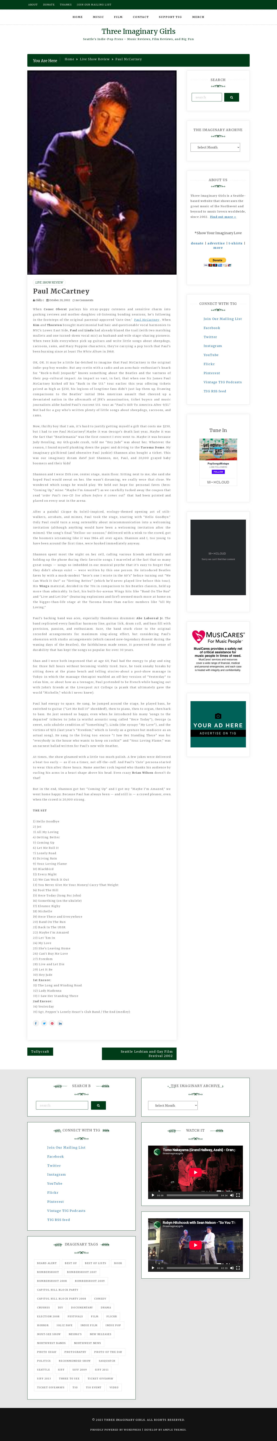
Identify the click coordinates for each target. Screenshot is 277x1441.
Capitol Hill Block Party (57, 1289)
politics (44, 1360)
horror (43, 1325)
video (114, 1387)
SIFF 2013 (44, 1378)
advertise (216, 243)
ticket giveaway (100, 1378)
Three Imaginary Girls (138, 31)
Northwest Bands (51, 1343)
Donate (49, 4)
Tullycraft (40, 1051)
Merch (198, 17)
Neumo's (75, 1334)
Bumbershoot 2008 (52, 1281)
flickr (111, 1316)
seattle (43, 1369)
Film (118, 17)
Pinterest (212, 373)
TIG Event (94, 1387)
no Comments (84, 300)
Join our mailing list (94, 4)
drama (106, 1307)
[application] (195, 1172)
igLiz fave (65, 1325)
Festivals (75, 1316)
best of (71, 1263)
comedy (100, 1298)
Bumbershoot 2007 (82, 1272)
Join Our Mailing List (223, 319)
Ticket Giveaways (51, 1387)
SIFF (61, 1369)
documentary (82, 1307)
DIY (60, 1307)
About (33, 4)
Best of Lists (95, 1263)
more (218, 248)
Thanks (66, 4)
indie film (89, 1325)
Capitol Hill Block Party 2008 (61, 1298)
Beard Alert (47, 1263)
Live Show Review (49, 282)
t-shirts (236, 243)
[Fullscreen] (238, 1195)
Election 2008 (48, 1316)
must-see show (49, 1334)
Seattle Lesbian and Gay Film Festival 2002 (147, 1054)
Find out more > (223, 217)
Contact (141, 17)
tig (75, 1387)
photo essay (47, 1352)
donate (197, 243)
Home (78, 17)
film (94, 1316)
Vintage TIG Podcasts (223, 382)
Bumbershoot (48, 1272)
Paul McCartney (61, 291)
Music (98, 17)
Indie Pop (113, 1325)
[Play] (153, 1195)
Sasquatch (107, 1360)
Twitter (210, 337)
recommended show (75, 1360)
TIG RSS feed (215, 391)
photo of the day (108, 1352)
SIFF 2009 (80, 1369)
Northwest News (87, 1343)
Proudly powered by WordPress (116, 1429)
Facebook (212, 328)
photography (75, 1352)
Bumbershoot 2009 (90, 1281)
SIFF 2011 (102, 1369)
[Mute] (232, 1195)
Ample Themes (174, 1429)
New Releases (100, 1334)
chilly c (39, 300)
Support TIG (170, 17)
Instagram (213, 346)
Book (118, 1263)
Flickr (209, 364)
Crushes (43, 1307)
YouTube (211, 355)
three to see (69, 1378)
